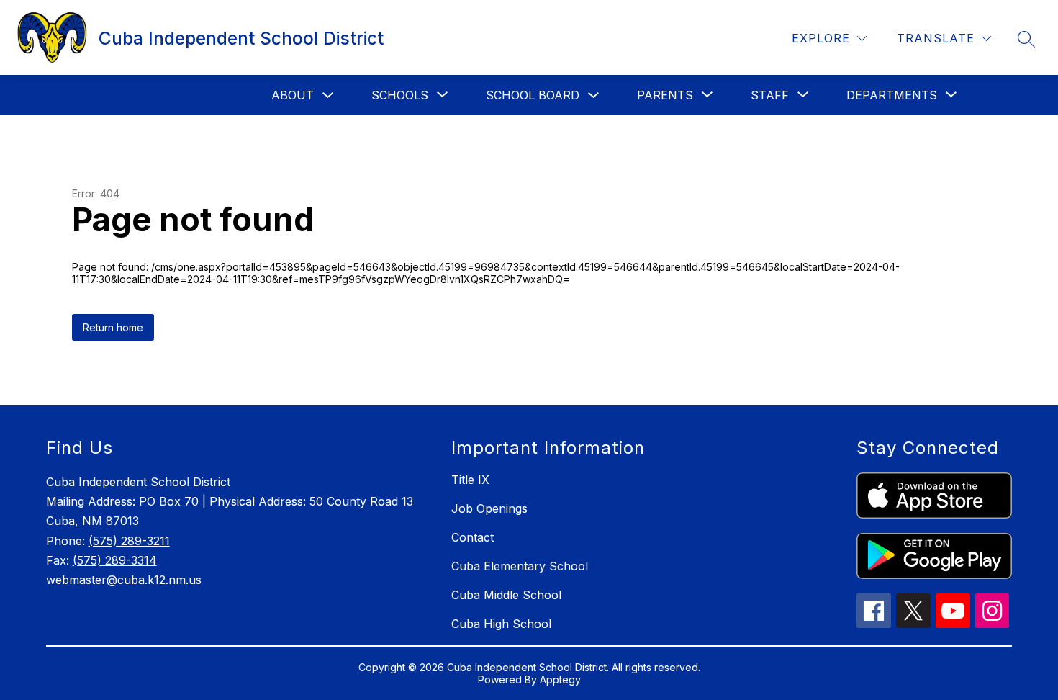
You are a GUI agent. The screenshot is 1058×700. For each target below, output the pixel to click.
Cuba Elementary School (519, 566)
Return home (113, 327)
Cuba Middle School (506, 595)
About (292, 95)
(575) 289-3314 (115, 560)
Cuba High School (501, 623)
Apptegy (560, 679)
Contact (472, 537)
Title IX (470, 479)
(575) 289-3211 (129, 541)
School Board (532, 95)
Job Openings (489, 508)
